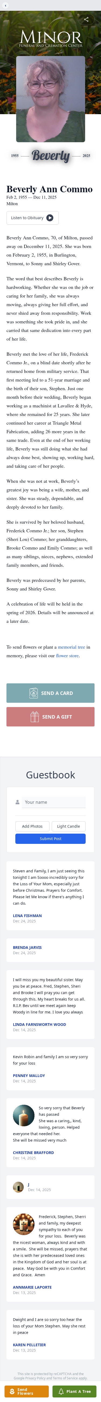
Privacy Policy (35, 1378)
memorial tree (71, 647)
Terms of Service (65, 1378)
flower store (67, 655)
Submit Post (50, 838)
